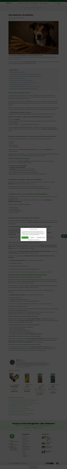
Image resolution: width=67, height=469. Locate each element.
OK (25, 237)
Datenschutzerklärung (31, 239)
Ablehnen (32, 237)
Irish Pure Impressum (37, 239)
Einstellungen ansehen (41, 237)
